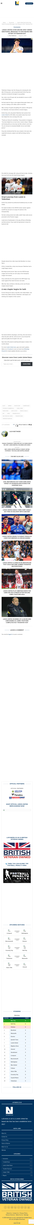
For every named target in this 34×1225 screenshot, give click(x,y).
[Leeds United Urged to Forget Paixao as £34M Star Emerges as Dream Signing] (17, 524)
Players (17, 1175)
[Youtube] (18, 1207)
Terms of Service (6, 1143)
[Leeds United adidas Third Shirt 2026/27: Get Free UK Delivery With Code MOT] (17, 498)
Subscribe (27, 364)
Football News (17, 1162)
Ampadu (10, 405)
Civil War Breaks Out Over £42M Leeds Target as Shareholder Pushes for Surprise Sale (17, 483)
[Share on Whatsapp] (27, 424)
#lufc (4, 405)
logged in (10, 634)
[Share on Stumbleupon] (25, 424)
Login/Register (29, 3)
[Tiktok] (25, 1207)
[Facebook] (5, 1207)
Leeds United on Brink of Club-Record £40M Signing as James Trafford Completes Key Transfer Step (17, 620)
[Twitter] (8, 1207)
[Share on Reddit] (24, 424)
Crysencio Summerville (8, 408)
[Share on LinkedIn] (21, 424)
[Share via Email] (17, 426)
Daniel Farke (20, 408)
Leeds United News (17, 1165)
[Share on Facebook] (16, 424)
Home (4, 22)
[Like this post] (14, 424)
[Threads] (28, 1207)
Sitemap (4, 1150)
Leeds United (5, 114)
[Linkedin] (15, 1207)
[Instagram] (12, 1207)
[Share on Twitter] (18, 424)
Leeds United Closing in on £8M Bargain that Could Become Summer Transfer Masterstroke (17, 564)
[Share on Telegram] (29, 424)
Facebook (10, 349)
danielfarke (5, 410)
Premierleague (16, 413)
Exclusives (11, 22)
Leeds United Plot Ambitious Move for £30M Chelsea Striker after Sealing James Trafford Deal (17, 592)
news (8, 413)
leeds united (14, 410)
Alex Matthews (12, 35)
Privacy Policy (5, 1140)
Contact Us (4, 1136)
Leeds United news (11, 347)
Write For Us (5, 1146)
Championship (26, 405)
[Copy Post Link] (15, 426)
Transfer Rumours (17, 1168)
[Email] (22, 1207)
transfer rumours (7, 418)
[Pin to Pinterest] (19, 424)
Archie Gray (17, 405)
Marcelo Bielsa (24, 410)
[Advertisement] (17, 12)
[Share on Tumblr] (22, 424)
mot (4, 413)
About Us (4, 1133)
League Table (17, 1172)
